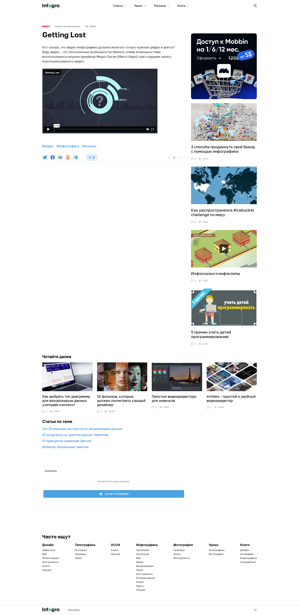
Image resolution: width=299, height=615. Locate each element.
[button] (255, 5)
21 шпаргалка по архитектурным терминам (75, 435)
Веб (44, 554)
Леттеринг (81, 550)
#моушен (89, 146)
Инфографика (248, 558)
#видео (47, 146)
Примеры (80, 554)
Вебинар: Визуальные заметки (65, 447)
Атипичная (142, 554)
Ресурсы (160, 5)
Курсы (140, 585)
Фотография (216, 554)
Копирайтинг (248, 562)
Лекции (46, 569)
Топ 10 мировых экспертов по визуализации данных (82, 429)
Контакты (74, 609)
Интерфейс (247, 554)
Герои (139, 569)
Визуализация (144, 565)
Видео (46, 26)
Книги (181, 5)
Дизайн (244, 550)
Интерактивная (145, 577)
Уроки (138, 5)
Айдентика (48, 550)
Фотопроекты (181, 558)
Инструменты (50, 562)
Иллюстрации (50, 558)
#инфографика (67, 146)
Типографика (216, 550)
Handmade (142, 550)
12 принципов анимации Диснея (67, 441)
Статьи (118, 5)
